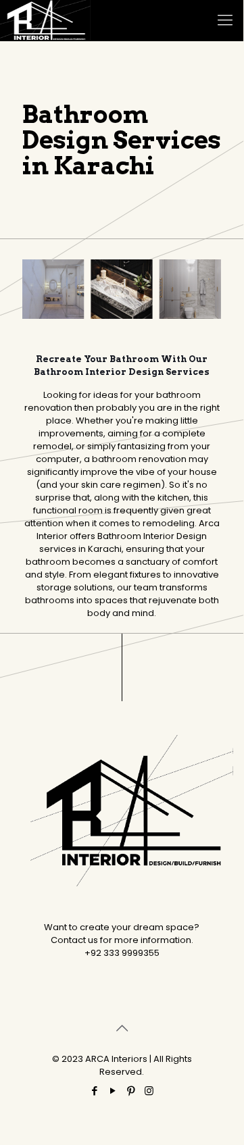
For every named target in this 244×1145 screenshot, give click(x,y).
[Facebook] (94, 1091)
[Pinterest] (131, 1091)
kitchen (173, 497)
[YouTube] (112, 1091)
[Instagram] (149, 1091)
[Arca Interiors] (45, 20)
